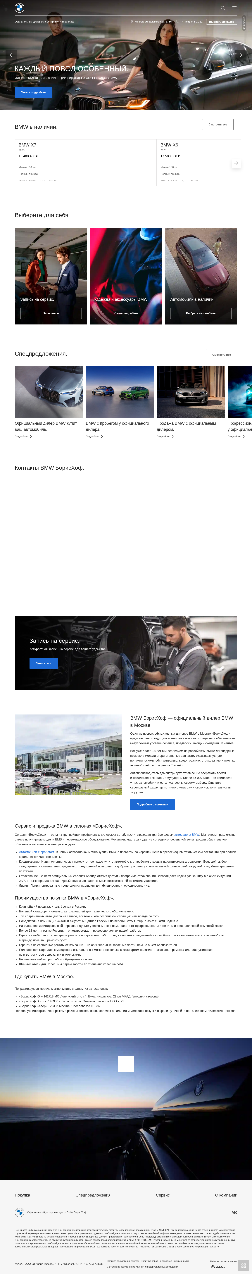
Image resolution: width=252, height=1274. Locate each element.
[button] (23, 400)
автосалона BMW (186, 834)
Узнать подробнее (33, 92)
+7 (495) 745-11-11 (191, 21)
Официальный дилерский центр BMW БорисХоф (44, 21)
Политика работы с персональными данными (165, 1261)
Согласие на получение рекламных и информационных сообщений (142, 1267)
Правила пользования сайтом (123, 1261)
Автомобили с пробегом (36, 852)
